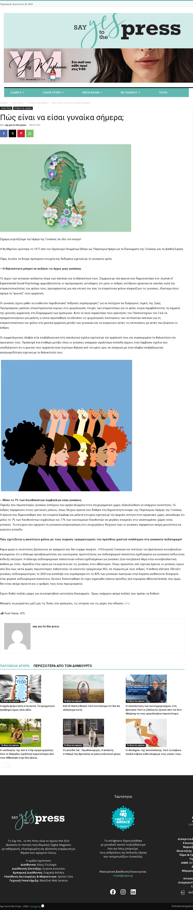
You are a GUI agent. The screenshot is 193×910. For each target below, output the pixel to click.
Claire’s (16, 92)
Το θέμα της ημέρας (38, 102)
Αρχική (4, 102)
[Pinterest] (21, 133)
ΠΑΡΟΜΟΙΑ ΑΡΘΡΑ (15, 666)
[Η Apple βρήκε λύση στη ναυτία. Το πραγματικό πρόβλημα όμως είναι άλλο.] (29, 689)
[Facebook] (4, 133)
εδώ (127, 603)
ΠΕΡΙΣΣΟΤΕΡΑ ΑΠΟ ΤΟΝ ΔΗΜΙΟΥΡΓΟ (63, 666)
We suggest (129, 92)
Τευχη (163, 92)
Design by (35, 906)
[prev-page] (2, 765)
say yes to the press (15, 124)
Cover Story (52, 92)
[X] (12, 133)
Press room (90, 92)
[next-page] (8, 765)
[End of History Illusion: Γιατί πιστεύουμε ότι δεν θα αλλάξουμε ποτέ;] (92, 689)
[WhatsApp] (30, 133)
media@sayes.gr (123, 875)
